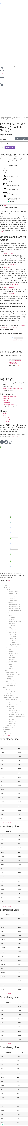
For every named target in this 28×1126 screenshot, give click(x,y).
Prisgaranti (7, 267)
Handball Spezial (14, 653)
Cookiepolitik (13, 406)
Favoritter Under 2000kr (13, 674)
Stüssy (8, 689)
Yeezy (8, 631)
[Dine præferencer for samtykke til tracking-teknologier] (2, 1124)
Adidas (13, 117)
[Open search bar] (14, 66)
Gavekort (6, 731)
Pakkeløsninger (10, 725)
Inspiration (7, 729)
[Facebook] (6, 442)
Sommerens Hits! (9, 727)
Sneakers (7, 117)
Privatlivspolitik (5, 406)
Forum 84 (18, 117)
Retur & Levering (9, 287)
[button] (14, 205)
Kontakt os (7, 733)
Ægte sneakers (8, 253)
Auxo (8, 580)
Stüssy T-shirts (13, 691)
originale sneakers (5, 232)
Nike (7, 612)
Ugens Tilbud (10, 680)
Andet (8, 663)
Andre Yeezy (13, 646)
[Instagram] (2, 442)
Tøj (4, 687)
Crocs (11, 668)
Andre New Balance (15, 610)
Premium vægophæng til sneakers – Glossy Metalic (17, 715)
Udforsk (14, 327)
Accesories (6, 329)
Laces (8, 718)
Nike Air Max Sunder (15, 621)
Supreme (8, 693)
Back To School (10, 685)
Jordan (8, 589)
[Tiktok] (10, 442)
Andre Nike (12, 629)
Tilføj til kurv (10, 147)
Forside (2, 117)
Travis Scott (12, 625)
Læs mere (13, 264)
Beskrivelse (7, 205)
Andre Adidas (13, 661)
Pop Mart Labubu (9, 695)
